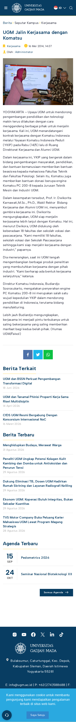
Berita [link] (7, 23)
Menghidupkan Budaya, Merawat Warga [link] (32, 445)
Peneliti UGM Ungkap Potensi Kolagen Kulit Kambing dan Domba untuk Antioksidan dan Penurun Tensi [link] (35, 463)
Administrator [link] (24, 52)
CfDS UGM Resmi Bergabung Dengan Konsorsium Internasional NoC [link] (30, 417)
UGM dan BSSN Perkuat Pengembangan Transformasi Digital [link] (31, 381)
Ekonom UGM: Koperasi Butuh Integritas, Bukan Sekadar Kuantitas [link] (38, 502)
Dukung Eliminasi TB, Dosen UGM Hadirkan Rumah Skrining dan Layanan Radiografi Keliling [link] (37, 484)
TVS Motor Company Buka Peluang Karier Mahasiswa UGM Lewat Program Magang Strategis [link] (33, 522)
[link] (31, 8)
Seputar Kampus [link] (27, 23)
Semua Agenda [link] (53, 592)
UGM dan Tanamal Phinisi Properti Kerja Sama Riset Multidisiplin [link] (35, 399)
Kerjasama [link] (48, 23)
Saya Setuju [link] (37, 715)
